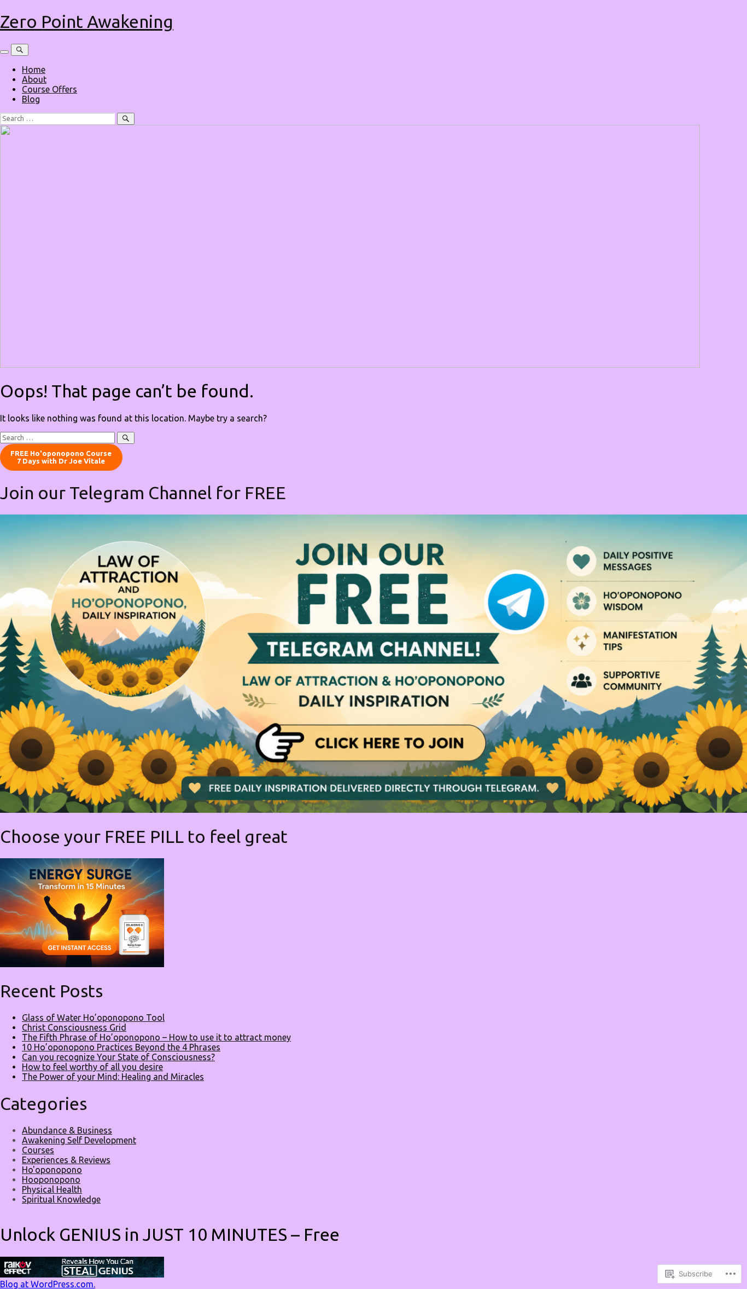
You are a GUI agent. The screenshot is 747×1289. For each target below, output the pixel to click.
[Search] (19, 50)
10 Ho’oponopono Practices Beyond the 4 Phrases (121, 1047)
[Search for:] (58, 118)
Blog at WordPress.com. (47, 1284)
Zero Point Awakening (86, 21)
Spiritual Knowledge (61, 1199)
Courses (38, 1150)
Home (33, 69)
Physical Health (52, 1189)
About (34, 79)
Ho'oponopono (52, 1170)
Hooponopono (51, 1179)
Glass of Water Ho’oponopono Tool (93, 1017)
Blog (31, 99)
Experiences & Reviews (66, 1160)
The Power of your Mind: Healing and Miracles (113, 1077)
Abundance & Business (67, 1130)
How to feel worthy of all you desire (92, 1067)
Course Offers (49, 89)
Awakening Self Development (79, 1140)
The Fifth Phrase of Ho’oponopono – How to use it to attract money (156, 1037)
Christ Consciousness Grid (74, 1027)
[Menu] (4, 52)
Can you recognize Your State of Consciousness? (118, 1057)
